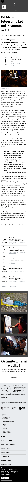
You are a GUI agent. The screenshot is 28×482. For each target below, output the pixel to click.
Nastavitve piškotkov (6, 480)
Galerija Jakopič (5, 448)
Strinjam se (5, 478)
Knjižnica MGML (6, 418)
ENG (23, 1)
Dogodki (16, 6)
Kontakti (10, 1)
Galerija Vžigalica (5, 452)
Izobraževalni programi (17, 1)
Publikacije (4, 428)
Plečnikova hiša (5, 456)
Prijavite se (14, 377)
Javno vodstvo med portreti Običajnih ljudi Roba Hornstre (16, 240)
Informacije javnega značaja (8, 421)
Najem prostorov (6, 417)
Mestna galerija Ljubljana (8, 444)
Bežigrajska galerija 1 (6, 460)
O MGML (6, 1)
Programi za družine (6, 432)
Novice (15, 8)
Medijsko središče (6, 420)
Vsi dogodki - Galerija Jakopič (9, 286)
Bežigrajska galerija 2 (6, 464)
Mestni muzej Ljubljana (7, 441)
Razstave (16, 3)
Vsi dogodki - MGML (7, 288)
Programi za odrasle (6, 434)
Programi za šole (6, 431)
